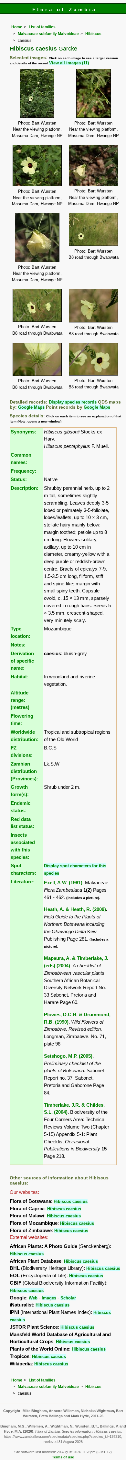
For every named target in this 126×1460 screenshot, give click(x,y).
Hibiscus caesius (71, 1201)
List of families (42, 27)
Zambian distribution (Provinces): (24, 771)
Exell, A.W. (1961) (63, 882)
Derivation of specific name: (22, 661)
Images (49, 1298)
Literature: (22, 881)
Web (33, 1298)
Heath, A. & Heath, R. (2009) (75, 909)
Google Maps (31, 407)
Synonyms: (23, 431)
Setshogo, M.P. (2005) (68, 1056)
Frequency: (23, 471)
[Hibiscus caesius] (37, 93)
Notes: (18, 644)
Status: (19, 479)
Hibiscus (93, 34)
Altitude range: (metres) (20, 700)
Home (16, 27)
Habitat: (19, 676)
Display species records (73, 402)
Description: (24, 488)
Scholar (68, 1298)
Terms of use (63, 1457)
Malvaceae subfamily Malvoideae (48, 34)
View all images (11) (69, 62)
